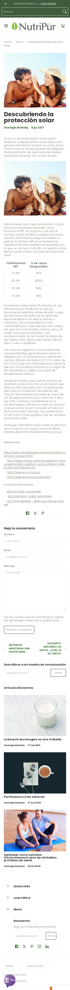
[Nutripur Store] (34, 26)
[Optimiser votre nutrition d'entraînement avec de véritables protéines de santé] (35, 830)
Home (7, 42)
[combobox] (32, 11)
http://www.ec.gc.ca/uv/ (23, 472)
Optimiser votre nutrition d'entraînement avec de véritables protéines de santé (30, 857)
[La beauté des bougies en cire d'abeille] (35, 715)
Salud (19, 42)
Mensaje (9, 566)
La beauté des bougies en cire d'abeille (33, 739)
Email (7, 550)
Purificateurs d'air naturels (24, 797)
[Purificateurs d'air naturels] (35, 773)
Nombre (9, 534)
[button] (63, 26)
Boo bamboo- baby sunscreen (30, 496)
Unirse (58, 672)
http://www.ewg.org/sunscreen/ (29, 477)
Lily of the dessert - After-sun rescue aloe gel (34, 503)
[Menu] (6, 26)
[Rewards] (10, 980)
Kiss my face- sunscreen (24, 491)
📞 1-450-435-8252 (47, 3)
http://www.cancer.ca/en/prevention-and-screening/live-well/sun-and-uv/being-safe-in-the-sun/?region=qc (35, 464)
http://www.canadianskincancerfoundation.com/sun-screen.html (35, 454)
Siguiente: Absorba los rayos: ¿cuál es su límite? (50, 648)
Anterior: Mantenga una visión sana (19, 648)
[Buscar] (65, 11)
